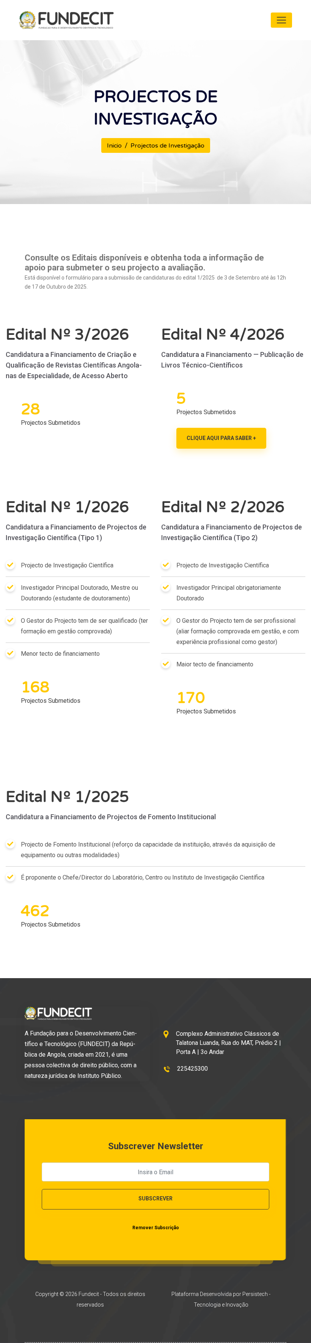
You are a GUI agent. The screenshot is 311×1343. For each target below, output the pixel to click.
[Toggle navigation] (281, 20)
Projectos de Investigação (167, 145)
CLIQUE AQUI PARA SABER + (221, 438)
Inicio (114, 145)
